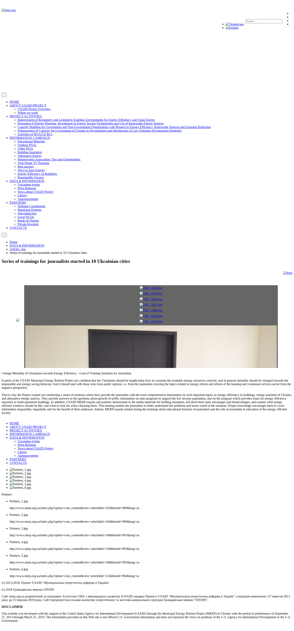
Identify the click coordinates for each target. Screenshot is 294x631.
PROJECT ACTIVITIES (26, 430)
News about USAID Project (35, 448)
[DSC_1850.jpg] (151, 293)
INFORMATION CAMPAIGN (30, 434)
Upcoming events (29, 441)
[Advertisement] (147, 63)
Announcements (28, 455)
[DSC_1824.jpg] (151, 288)
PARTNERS (18, 459)
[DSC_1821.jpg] (151, 304)
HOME (14, 423)
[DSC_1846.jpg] (151, 310)
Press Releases (27, 445)
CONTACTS (18, 463)
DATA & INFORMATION (27, 437)
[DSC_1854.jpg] (151, 299)
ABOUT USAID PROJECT (28, 427)
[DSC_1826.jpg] (151, 316)
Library (22, 452)
